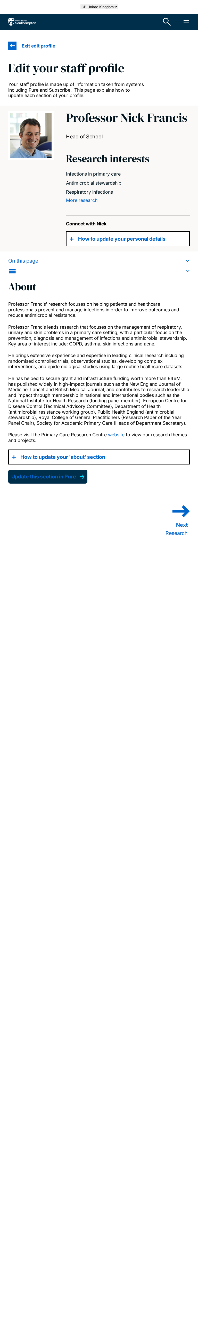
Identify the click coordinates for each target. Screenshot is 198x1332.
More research (81, 200)
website (116, 434)
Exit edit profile (38, 46)
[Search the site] (167, 22)
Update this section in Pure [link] (43, 477)
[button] (99, 266)
